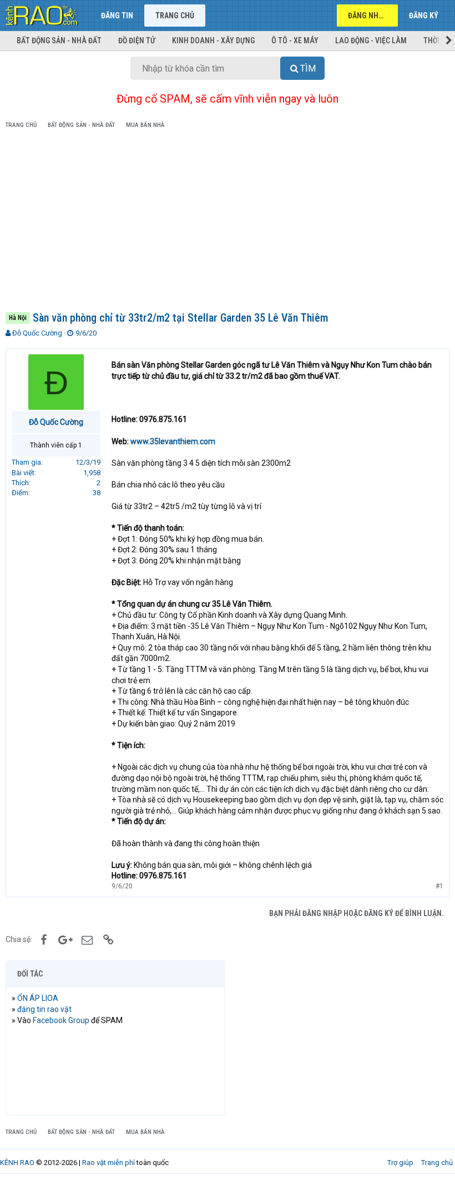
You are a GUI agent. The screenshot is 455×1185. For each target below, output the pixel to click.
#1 (439, 886)
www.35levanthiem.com (172, 441)
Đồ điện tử (136, 40)
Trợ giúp (400, 1162)
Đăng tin (117, 15)
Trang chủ (174, 15)
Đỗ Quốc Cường (37, 333)
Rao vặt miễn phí (108, 1162)
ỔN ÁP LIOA (37, 998)
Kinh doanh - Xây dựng (213, 40)
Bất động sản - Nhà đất (59, 40)
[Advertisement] (227, 222)
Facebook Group (61, 1020)
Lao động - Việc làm (371, 40)
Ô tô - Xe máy (294, 40)
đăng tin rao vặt (44, 1009)
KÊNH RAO (17, 1162)
